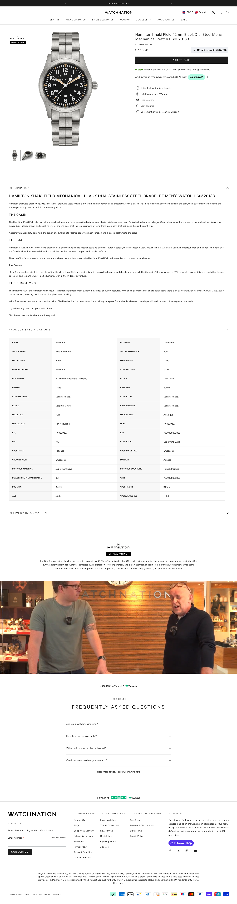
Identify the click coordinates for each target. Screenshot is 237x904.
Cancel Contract (82, 857)
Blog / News (136, 830)
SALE (184, 20)
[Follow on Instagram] (186, 850)
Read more (118, 883)
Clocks (125, 20)
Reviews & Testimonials (142, 825)
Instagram (49, 315)
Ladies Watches (103, 20)
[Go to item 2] (27, 155)
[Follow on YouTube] (195, 850)
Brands (55, 20)
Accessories (166, 20)
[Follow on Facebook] (170, 850)
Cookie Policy (136, 836)
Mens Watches (76, 20)
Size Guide (79, 841)
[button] (194, 12)
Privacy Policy (80, 846)
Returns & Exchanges (84, 836)
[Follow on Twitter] (178, 850)
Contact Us (79, 820)
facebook (34, 315)
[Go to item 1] (14, 155)
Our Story (135, 820)
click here (47, 308)
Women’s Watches (109, 825)
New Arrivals (106, 830)
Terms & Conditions (84, 852)
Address (104, 846)
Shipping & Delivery (84, 830)
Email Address (16, 837)
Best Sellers (106, 836)
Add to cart (182, 60)
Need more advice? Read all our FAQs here (118, 771)
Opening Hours (108, 841)
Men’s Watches (108, 820)
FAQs (76, 825)
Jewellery (143, 20)
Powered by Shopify (48, 894)
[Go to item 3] (40, 155)
